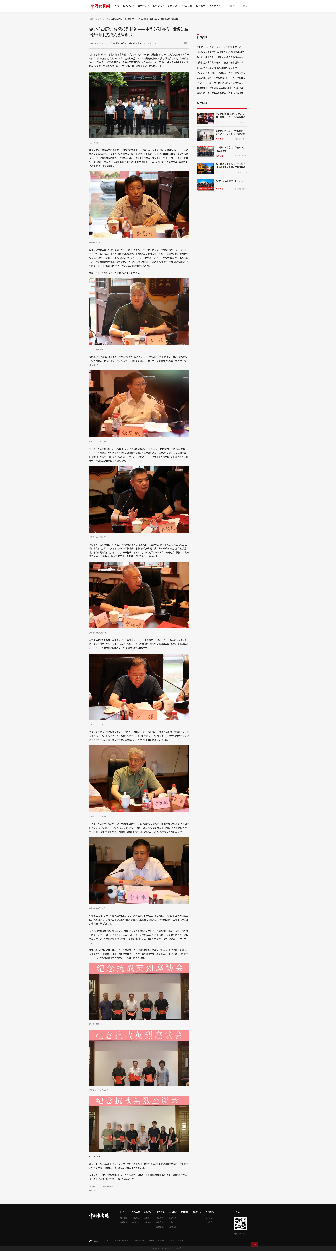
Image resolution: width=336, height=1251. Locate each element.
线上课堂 (200, 5)
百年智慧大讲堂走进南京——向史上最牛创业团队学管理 (223, 62)
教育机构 (160, 1218)
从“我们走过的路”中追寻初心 (229, 181)
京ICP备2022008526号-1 (173, 1248)
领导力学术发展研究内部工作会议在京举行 (217, 67)
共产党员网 (106, 1240)
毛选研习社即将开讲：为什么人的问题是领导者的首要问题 (224, 83)
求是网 (151, 1240)
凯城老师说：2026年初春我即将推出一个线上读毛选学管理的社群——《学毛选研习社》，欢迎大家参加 (245, 88)
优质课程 (147, 1218)
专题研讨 (172, 1227)
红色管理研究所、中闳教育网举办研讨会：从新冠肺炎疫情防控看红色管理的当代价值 (230, 134)
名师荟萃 (160, 1222)
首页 (116, 5)
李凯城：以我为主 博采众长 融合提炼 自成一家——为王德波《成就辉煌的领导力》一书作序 (240, 47)
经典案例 (187, 5)
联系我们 (124, 1222)
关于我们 (124, 1218)
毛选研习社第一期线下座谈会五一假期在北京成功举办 (222, 72)
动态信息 (128, 5)
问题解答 (209, 1222)
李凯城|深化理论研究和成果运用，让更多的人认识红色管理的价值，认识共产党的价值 (230, 117)
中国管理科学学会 (122, 1240)
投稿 (245, 6)
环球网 (161, 1240)
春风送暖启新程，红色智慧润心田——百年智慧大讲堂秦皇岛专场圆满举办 (231, 78)
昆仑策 (181, 1240)
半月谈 (171, 1240)
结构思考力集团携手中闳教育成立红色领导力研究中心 (222, 93)
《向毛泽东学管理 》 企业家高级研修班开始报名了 (220, 52)
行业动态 (135, 1218)
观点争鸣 (172, 1218)
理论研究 (172, 1222)
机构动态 (106, 19)
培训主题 (147, 1222)
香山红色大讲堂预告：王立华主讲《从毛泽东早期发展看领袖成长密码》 (230, 167)
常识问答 (209, 1218)
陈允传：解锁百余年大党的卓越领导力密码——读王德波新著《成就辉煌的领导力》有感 (238, 57)
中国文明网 (139, 1240)
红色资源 (160, 1227)
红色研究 (172, 5)
